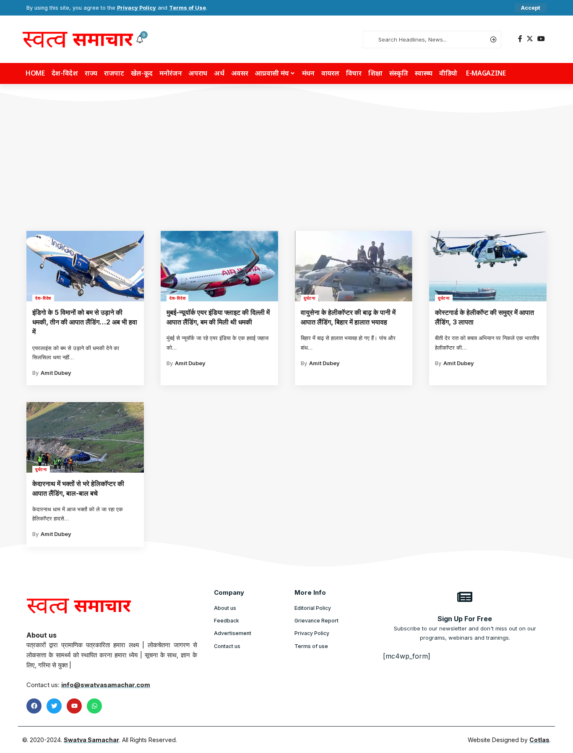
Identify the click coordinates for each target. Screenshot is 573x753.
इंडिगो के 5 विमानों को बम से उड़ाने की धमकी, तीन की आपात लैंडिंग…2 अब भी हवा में (84, 322)
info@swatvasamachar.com (105, 685)
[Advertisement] (286, 168)
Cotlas (539, 739)
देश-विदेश (43, 298)
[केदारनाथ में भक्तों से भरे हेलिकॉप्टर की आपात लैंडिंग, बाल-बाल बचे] (85, 437)
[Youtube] (74, 706)
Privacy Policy (136, 8)
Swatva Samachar (91, 739)
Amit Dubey (56, 372)
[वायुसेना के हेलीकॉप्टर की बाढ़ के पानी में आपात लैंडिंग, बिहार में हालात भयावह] (353, 266)
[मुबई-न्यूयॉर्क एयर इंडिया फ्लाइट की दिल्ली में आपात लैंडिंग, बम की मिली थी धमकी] (219, 266)
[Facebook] (520, 38)
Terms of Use (187, 8)
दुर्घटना (309, 298)
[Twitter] (529, 38)
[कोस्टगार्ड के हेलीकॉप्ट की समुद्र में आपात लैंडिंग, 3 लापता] (488, 266)
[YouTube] (541, 38)
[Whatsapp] (94, 706)
